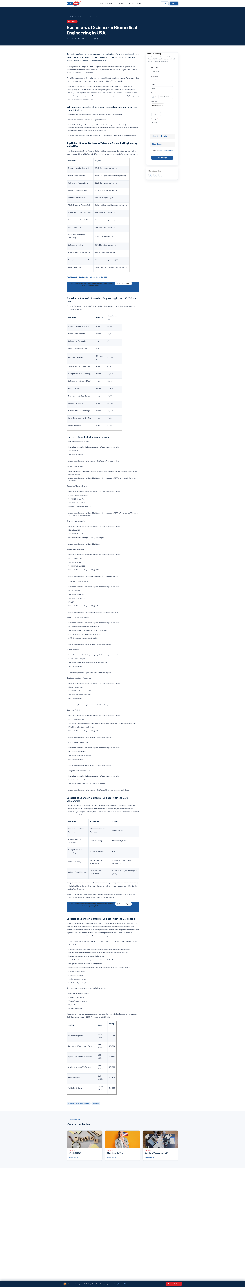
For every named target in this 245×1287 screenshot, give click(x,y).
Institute (96, 17)
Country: (154, 101)
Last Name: (155, 76)
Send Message (162, 157)
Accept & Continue (174, 1284)
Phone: (153, 93)
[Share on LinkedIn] (155, 175)
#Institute (96, 1103)
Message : (154, 119)
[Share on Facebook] (150, 175)
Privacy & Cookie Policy (120, 1284)
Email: (153, 84)
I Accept (163, 150)
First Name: (155, 67)
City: (153, 110)
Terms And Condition (166, 150)
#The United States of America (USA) (78, 1103)
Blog (68, 17)
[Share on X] (160, 175)
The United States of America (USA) (81, 17)
